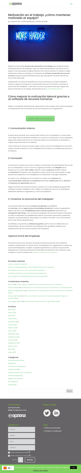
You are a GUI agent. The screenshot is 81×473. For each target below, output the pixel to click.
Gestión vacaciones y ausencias (20, 373)
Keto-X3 (11, 284)
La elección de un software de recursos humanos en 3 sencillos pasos (46, 288)
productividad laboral (54, 89)
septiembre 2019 (14, 343)
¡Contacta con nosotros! (48, 252)
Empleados (31, 21)
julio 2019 (11, 349)
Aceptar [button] (73, 467)
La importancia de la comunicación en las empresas (27, 273)
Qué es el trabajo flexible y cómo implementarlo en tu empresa (31, 267)
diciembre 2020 (13, 322)
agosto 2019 (12, 346)
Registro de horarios (15, 379)
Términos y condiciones (52, 431)
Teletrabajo (12, 385)
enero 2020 (12, 331)
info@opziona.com (20, 410)
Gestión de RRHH (42, 21)
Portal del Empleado (15, 376)
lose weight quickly (15, 301)
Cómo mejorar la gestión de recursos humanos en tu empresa (39, 284)
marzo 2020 (12, 325)
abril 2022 (11, 316)
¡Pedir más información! (40, 118)
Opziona (14, 21)
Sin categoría (13, 382)
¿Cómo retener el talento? (17, 264)
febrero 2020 (13, 328)
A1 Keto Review (13, 288)
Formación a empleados (17, 366)
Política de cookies (40, 471)
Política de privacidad (52, 428)
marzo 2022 (12, 319)
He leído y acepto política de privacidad (19, 452)
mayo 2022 (12, 312)
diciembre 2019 (13, 334)
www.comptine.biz (14, 296)
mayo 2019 (12, 352)
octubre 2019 (12, 340)
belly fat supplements (16, 291)
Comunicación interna (16, 360)
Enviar (30, 459)
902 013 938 (15, 408)
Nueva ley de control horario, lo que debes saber (42, 301)
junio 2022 (11, 310)
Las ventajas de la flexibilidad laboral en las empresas (28, 276)
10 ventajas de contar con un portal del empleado (26, 270)
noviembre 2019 (13, 337)
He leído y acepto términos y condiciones (19, 455)
